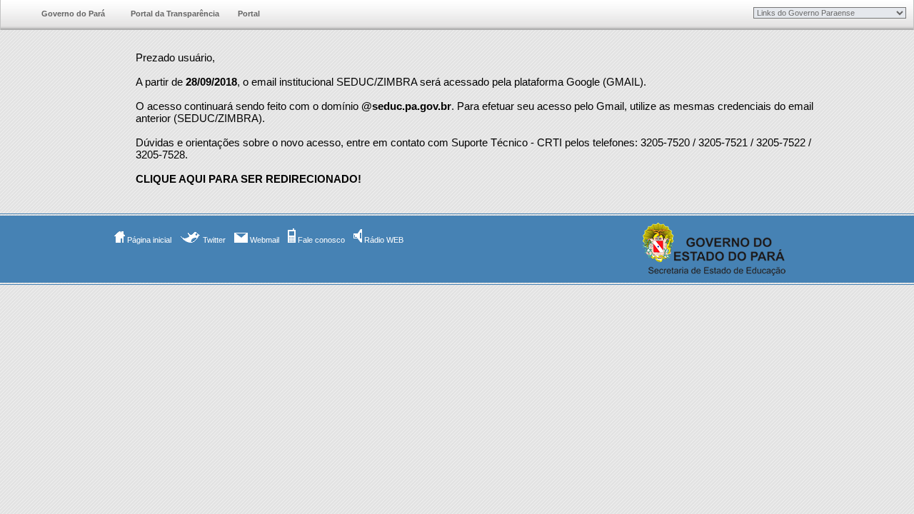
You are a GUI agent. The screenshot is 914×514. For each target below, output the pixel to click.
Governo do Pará (73, 13)
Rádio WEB (382, 240)
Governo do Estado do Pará (13, 14)
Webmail (263, 240)
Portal (249, 13)
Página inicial (148, 240)
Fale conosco (320, 240)
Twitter (213, 240)
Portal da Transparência (175, 13)
